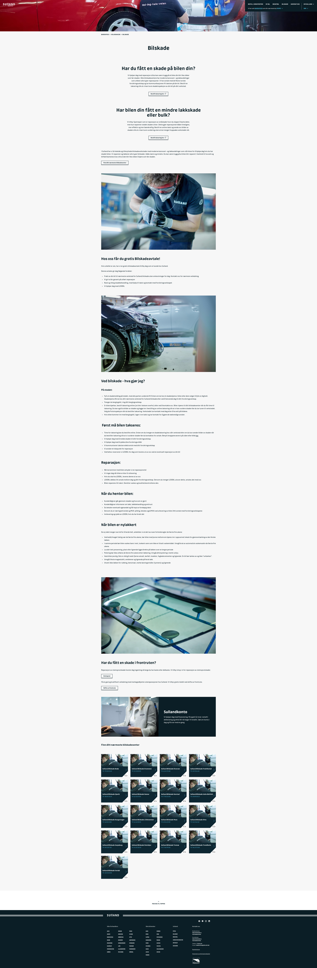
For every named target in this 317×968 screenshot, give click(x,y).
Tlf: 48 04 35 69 (107, 796)
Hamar (120, 931)
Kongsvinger (121, 943)
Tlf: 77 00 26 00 (166, 796)
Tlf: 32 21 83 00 (136, 771)
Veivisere (175, 945)
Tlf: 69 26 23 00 (165, 822)
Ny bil (268, 4)
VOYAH (158, 951)
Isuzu (147, 949)
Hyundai (148, 946)
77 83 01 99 (199, 943)
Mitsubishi (159, 937)
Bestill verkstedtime (255, 4)
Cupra (147, 937)
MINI (158, 934)
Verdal (131, 951)
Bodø (108, 940)
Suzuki (158, 943)
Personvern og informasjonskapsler (201, 953)
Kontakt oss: (196, 926)
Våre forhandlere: (112, 926)
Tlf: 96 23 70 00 (195, 847)
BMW (147, 934)
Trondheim (132, 949)
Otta (130, 937)
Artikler (175, 942)
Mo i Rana (120, 951)
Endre (279, 8)
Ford (147, 943)
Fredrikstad (110, 949)
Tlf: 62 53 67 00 (136, 796)
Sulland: (175, 926)
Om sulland (308, 4)
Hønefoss (120, 937)
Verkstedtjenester (178, 939)
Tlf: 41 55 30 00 (136, 847)
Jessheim (120, 940)
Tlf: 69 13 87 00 (107, 847)
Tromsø (131, 946)
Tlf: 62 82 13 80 (107, 822)
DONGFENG (148, 940)
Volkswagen (115, 34)
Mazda (147, 954)
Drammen (109, 943)
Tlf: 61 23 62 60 (194, 822)
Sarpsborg (132, 940)
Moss (130, 931)
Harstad (120, 934)
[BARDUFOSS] (9, 4)
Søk (305, 8)
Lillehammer (121, 949)
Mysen (131, 934)
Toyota (159, 946)
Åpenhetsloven (196, 949)
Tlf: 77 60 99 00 (165, 847)
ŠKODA (158, 940)
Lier (119, 946)
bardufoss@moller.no (202, 945)
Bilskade (285, 4)
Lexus (147, 951)
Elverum (109, 946)
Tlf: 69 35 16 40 (194, 771)
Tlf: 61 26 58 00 (136, 822)
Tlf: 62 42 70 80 (165, 771)
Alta (108, 931)
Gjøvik (108, 951)
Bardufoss (105, 34)
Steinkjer (131, 943)
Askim (108, 934)
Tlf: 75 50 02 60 (107, 771)
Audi (147, 931)
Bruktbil (276, 4)
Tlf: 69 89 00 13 (195, 796)
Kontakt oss (295, 4)
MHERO (158, 931)
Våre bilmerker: (151, 926)
